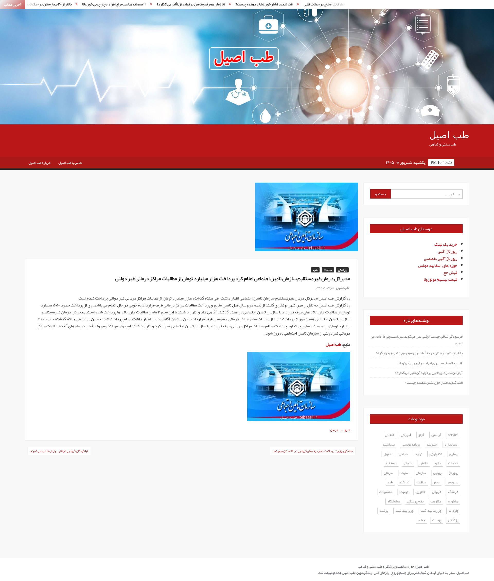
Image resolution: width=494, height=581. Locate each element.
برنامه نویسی (411, 444)
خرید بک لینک (445, 244)
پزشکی (342, 269)
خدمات (453, 463)
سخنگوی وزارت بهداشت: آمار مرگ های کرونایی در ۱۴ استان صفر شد (313, 451)
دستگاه (391, 463)
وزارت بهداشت (431, 511)
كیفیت (404, 492)
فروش (436, 492)
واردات (453, 511)
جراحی (403, 454)
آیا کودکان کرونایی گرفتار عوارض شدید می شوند (59, 451)
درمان (334, 429)
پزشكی (453, 520)
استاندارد (451, 444)
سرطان (388, 473)
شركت (404, 482)
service (453, 435)
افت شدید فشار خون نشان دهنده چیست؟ (234, 4)
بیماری (453, 454)
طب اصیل (449, 135)
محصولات (385, 492)
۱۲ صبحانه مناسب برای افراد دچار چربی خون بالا (84, 4)
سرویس (452, 482)
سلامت (328, 269)
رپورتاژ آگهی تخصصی (440, 258)
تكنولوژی (435, 454)
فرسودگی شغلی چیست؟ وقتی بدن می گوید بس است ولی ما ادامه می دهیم (417, 339)
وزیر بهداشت (404, 511)
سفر (436, 482)
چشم (421, 520)
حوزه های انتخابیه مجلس (437, 265)
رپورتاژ (453, 473)
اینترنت (432, 444)
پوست (436, 520)
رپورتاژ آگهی (447, 251)
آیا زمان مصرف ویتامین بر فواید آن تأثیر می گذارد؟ (161, 4)
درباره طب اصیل (40, 162)
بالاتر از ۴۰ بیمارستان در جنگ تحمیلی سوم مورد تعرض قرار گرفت (419, 352)
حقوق (388, 454)
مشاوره (453, 501)
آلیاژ (421, 435)
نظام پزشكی (415, 501)
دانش (424, 463)
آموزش (406, 435)
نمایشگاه (393, 501)
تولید (418, 454)
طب (315, 269)
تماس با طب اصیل (70, 162)
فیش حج (450, 272)
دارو (347, 429)
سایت (405, 473)
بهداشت (389, 444)
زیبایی (437, 473)
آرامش (436, 435)
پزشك (384, 511)
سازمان (421, 473)
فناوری (420, 492)
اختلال (389, 435)
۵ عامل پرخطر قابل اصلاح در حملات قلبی (301, 4)
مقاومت (436, 501)
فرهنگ (453, 492)
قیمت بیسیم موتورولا (440, 279)
